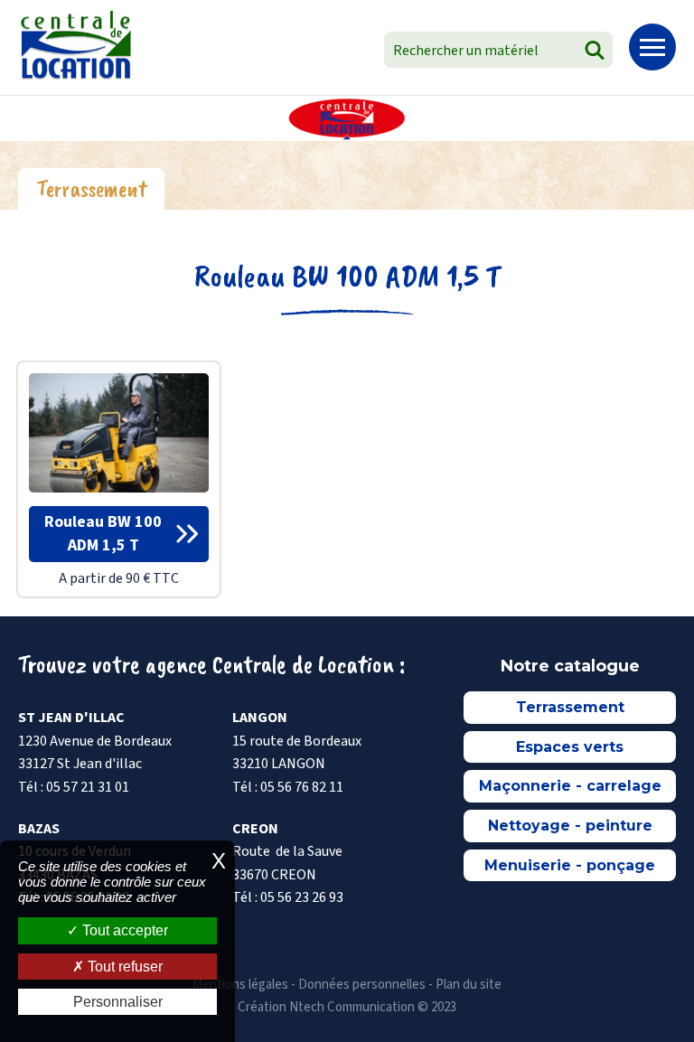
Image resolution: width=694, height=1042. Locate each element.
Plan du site (469, 984)
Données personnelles (362, 984)
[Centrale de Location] (75, 45)
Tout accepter (123, 930)
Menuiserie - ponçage (569, 865)
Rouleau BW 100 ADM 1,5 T (347, 275)
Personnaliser (118, 1001)
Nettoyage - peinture (570, 825)
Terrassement (570, 707)
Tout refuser (123, 966)
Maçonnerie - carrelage (570, 785)
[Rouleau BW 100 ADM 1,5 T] (119, 432)
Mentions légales (240, 984)
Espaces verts (570, 747)
